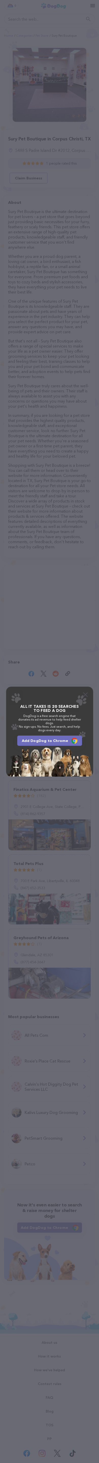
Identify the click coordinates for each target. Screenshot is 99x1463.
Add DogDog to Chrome (45, 740)
